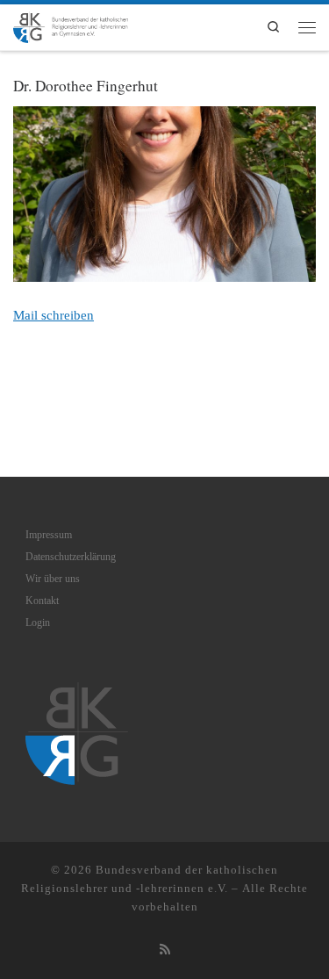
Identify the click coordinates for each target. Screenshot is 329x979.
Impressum (48, 534)
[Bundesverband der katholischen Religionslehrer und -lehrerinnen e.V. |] (70, 24)
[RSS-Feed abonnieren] (165, 949)
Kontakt (42, 600)
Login (37, 622)
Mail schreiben (53, 314)
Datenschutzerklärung (70, 556)
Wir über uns (52, 578)
